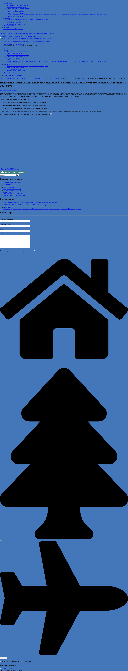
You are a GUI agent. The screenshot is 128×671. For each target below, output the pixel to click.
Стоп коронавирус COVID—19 (12, 193)
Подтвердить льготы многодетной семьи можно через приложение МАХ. (22, 36)
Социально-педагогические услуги (17, 10)
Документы (6, 18)
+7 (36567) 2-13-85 (8, 44)
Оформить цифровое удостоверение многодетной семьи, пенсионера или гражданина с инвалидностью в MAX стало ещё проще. (42, 209)
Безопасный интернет (9, 186)
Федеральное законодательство (16, 24)
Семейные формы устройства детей (14, 195)
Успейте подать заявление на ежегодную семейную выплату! (18, 35)
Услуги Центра (7, 3)
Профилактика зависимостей (12, 189)
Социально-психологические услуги (18, 8)
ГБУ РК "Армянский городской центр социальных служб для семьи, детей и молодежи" (26, 41)
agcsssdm (9, 90)
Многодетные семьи (9, 25)
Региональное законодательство (16, 21)
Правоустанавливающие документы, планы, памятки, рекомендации (27, 19)
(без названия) (7, 207)
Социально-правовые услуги (15, 13)
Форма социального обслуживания (17, 5)
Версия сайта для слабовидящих (14, 172)
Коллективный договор (14, 22)
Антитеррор (7, 184)
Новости (14, 90)
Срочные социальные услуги (15, 16)
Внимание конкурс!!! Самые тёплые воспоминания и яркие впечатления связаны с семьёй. (27, 33)
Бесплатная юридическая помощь (13, 190)
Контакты (6, 27)
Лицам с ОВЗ (7, 192)
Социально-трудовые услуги (15, 11)
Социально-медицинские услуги (16, 7)
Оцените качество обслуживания (13, 29)
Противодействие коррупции (12, 182)
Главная (5, 2)
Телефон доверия (8, 187)
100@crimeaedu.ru (20, 44)
